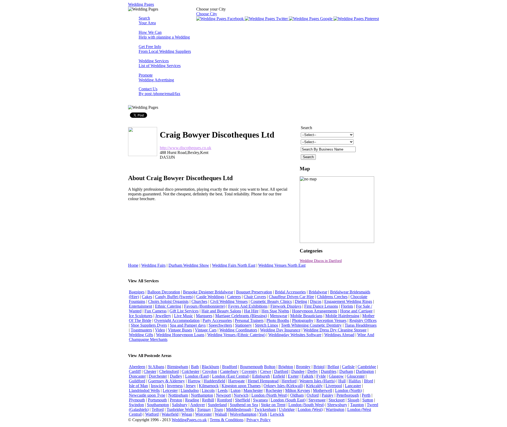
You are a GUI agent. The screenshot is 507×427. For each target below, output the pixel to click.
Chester (150, 371)
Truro (218, 409)
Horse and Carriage (356, 311)
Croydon (209, 371)
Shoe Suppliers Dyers (149, 325)
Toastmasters (141, 330)
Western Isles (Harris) (317, 381)
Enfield (279, 376)
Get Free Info (165, 49)
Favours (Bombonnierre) (204, 306)
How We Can (164, 34)
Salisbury (179, 404)
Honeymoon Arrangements (314, 311)
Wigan (186, 414)
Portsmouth (157, 400)
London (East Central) (230, 376)
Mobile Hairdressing (342, 315)
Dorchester (158, 376)
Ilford (368, 381)
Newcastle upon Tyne (147, 395)
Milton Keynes (297, 390)
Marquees (204, 315)
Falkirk (307, 376)
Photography (302, 320)
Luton (236, 390)
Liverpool (334, 385)
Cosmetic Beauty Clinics (271, 301)
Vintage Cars (206, 330)
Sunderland (217, 404)
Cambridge (367, 366)
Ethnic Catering (168, 306)
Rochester (274, 390)
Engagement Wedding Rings (348, 301)
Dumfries (328, 371)
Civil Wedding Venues (229, 301)
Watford (152, 414)
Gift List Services (184, 311)
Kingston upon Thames (241, 385)
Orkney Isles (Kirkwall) (283, 385)
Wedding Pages (141, 4)
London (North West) (269, 395)
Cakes (147, 296)
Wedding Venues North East (282, 265)
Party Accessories (217, 320)
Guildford (137, 381)
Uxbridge (287, 409)
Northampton (202, 395)
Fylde (321, 376)
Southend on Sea (244, 404)
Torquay (204, 409)
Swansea (260, 400)
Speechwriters (220, 325)
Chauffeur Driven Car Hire (291, 296)
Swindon (136, 404)
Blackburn (210, 366)
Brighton (285, 366)
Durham (346, 371)
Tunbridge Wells (180, 409)
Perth (366, 395)
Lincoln (208, 390)
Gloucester (356, 376)
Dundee (297, 371)
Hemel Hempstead (263, 381)
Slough (353, 400)
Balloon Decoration (163, 292)
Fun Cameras (155, 311)
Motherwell (322, 390)
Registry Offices (363, 320)
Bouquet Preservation (254, 292)
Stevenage (317, 400)
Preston (176, 400)
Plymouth (137, 400)
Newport (223, 395)
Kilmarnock (209, 385)
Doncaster (137, 376)
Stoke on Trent (273, 404)
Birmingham (177, 366)
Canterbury (229, 371)
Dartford (281, 371)
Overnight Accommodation (177, 320)
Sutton (367, 400)
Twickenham (265, 409)
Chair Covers (255, 296)
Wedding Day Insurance (280, 330)
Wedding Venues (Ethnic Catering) (236, 334)
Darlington (365, 371)
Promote (156, 77)
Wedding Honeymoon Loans (180, 334)
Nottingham (178, 395)
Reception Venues (331, 320)
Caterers (234, 296)
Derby (312, 371)
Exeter (293, 376)
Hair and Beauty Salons (221, 311)
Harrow (194, 381)
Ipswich (157, 385)
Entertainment (140, 306)
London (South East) (288, 400)
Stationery (243, 325)
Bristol (319, 366)
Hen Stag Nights (275, 311)
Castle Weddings (210, 296)
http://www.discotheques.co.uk (185, 148)
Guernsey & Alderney (166, 381)
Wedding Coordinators (238, 330)
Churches (199, 301)
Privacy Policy (258, 419)
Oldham (297, 395)
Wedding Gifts (141, 334)
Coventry (249, 371)
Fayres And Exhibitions (247, 306)
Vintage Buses (180, 330)
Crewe (265, 371)
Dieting (301, 301)
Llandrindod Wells (144, 390)
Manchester (253, 390)
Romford (224, 400)
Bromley (303, 366)
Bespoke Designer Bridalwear (208, 292)
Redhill (208, 400)
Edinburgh (261, 376)
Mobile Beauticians (306, 315)
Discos (315, 301)
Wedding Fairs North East (233, 265)
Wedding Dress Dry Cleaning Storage (335, 330)
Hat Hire (251, 311)
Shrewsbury (337, 404)
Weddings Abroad (339, 334)
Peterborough (347, 395)
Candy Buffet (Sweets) (174, 296)
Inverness (175, 385)
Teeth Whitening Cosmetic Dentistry (311, 325)
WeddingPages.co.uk (189, 419)
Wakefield (170, 414)
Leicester (170, 390)
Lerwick (277, 414)
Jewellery (163, 315)
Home (133, 265)
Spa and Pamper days (188, 325)
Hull (342, 381)
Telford (158, 409)
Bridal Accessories (290, 292)
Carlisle (348, 366)
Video (160, 330)
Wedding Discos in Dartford (321, 261)
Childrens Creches (332, 296)
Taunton (357, 404)
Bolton (269, 366)
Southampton (158, 404)
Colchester (190, 371)
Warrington (335, 409)
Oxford (313, 395)
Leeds (223, 390)
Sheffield (242, 400)
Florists (347, 306)
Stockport (336, 400)
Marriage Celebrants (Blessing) (241, 315)
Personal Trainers (249, 320)
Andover (197, 404)
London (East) (197, 376)
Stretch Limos (266, 325)
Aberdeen (137, 366)
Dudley (176, 376)
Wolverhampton (243, 414)
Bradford (229, 366)
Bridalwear (318, 292)
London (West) (310, 409)
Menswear (278, 315)
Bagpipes (136, 292)
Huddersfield (214, 381)
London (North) (348, 390)
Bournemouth (251, 366)
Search (147, 20)
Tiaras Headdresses (361, 325)
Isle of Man (138, 385)
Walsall (221, 414)
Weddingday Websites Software (294, 334)
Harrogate (236, 381)
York (263, 414)
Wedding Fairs (153, 265)
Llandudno (190, 390)
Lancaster (353, 385)
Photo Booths (277, 320)
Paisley (328, 395)
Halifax (355, 381)
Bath (195, 366)
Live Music (183, 315)
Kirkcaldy (314, 385)
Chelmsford (169, 371)
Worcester (203, 414)
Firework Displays (285, 306)
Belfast (333, 366)
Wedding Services (160, 63)
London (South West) (306, 404)
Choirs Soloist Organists (168, 301)
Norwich (241, 395)
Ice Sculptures (140, 315)
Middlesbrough (238, 409)
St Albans (156, 366)
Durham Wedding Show (188, 265)
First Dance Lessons (321, 306)
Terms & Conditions (226, 419)
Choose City (206, 14)
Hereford (289, 381)
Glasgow (336, 376)
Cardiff (135, 371)
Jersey (191, 385)
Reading (192, 400)
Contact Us (159, 91)
